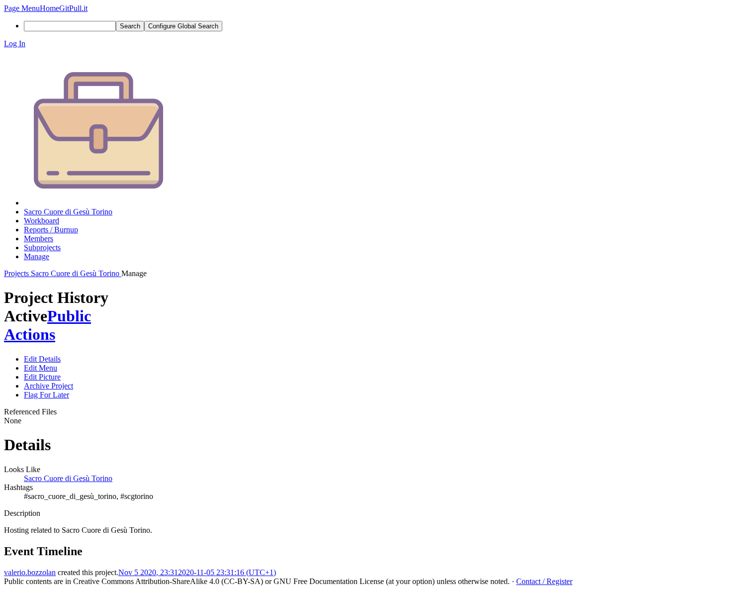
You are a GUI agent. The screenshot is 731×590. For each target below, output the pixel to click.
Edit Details (42, 359)
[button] (22, 8)
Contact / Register (544, 581)
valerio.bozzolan (30, 572)
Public (69, 316)
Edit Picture (42, 377)
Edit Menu (40, 368)
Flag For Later (46, 395)
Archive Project (48, 386)
